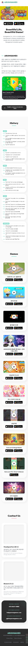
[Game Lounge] (27, 637)
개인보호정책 (16, 642)
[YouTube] (27, 635)
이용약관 (22, 642)
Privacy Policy (10, 638)
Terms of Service (18, 638)
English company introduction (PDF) (15, 107)
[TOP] (27, 642)
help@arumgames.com (14, 612)
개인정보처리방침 (8, 642)
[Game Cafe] (27, 640)
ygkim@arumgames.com (14, 618)
